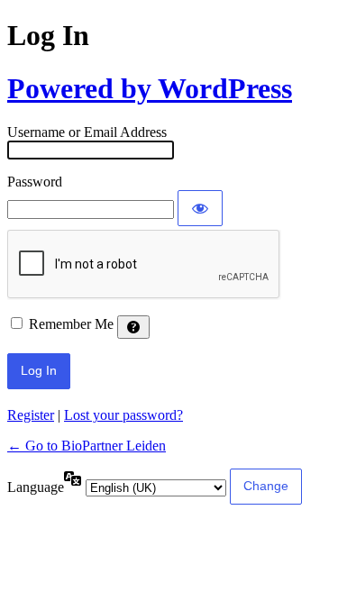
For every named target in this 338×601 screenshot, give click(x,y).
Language (35, 487)
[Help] (133, 327)
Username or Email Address (87, 132)
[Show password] (200, 208)
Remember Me (71, 324)
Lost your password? (123, 415)
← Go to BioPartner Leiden (86, 445)
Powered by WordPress (149, 88)
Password (34, 181)
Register (30, 415)
